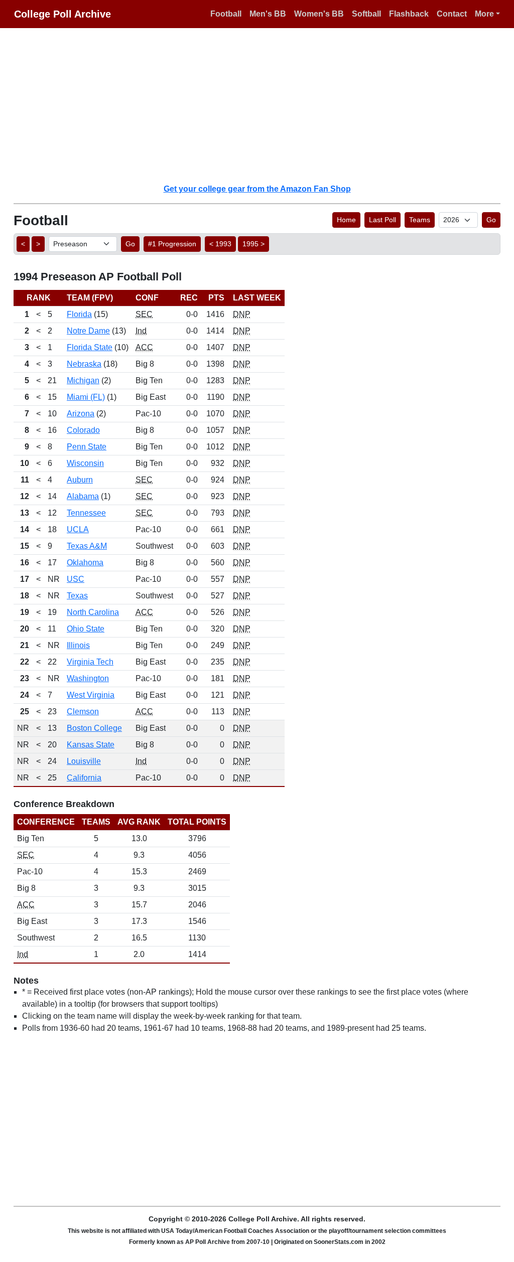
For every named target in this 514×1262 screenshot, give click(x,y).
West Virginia (90, 695)
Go (491, 220)
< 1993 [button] (220, 244)
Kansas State (90, 744)
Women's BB (319, 14)
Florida (79, 314)
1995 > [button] (253, 244)
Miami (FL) (86, 397)
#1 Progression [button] (172, 244)
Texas (77, 595)
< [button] (23, 244)
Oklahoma (85, 562)
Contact (452, 14)
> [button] (38, 244)
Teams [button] (419, 220)
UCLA (78, 529)
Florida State (89, 347)
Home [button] (346, 220)
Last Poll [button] (382, 220)
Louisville (84, 761)
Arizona (80, 413)
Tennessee (86, 513)
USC (75, 579)
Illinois (78, 645)
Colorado (83, 430)
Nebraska (84, 364)
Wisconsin (85, 463)
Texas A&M (87, 546)
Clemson (83, 711)
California (84, 777)
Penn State (86, 446)
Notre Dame (88, 331)
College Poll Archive (62, 14)
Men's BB (267, 14)
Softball (366, 14)
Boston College (94, 728)
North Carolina (93, 612)
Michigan (83, 380)
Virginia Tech (90, 662)
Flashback (409, 14)
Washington (88, 678)
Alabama (83, 496)
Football (225, 14)
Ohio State (85, 628)
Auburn (80, 480)
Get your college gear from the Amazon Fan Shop (257, 189)
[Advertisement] (263, 105)
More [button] (484, 14)
